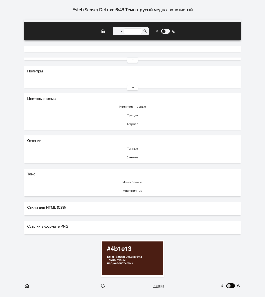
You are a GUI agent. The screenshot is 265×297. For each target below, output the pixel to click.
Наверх (158, 285)
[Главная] (99, 31)
